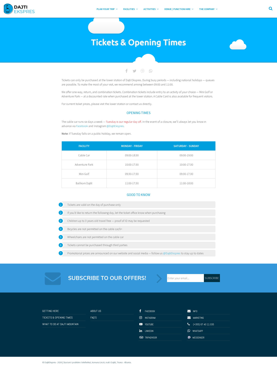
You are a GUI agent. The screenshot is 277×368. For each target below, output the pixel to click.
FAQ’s (93, 317)
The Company (207, 9)
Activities (149, 9)
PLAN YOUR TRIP (106, 9)
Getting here (50, 311)
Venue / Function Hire (177, 9)
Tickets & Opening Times (57, 317)
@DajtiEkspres (115, 126)
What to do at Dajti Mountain (60, 324)
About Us (95, 311)
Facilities (129, 9)
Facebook (82, 126)
